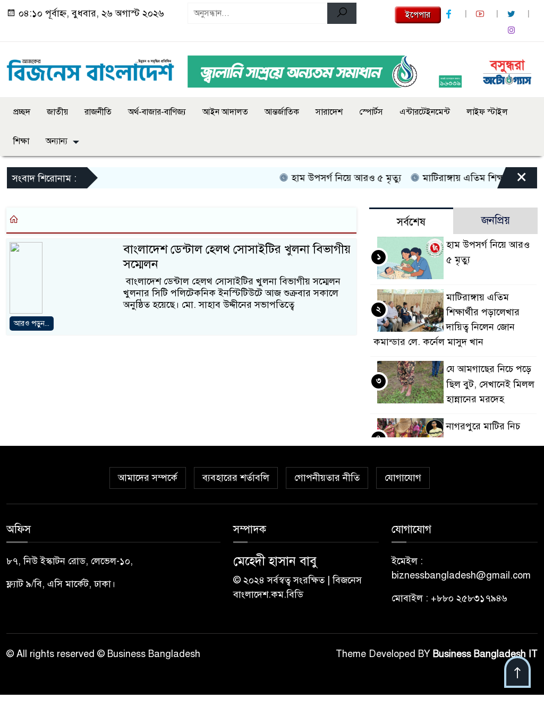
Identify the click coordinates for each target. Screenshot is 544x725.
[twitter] (512, 14)
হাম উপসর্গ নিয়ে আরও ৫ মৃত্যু (336, 178)
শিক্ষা (21, 141)
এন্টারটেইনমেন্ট (425, 112)
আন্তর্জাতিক (282, 112)
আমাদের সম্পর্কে (147, 478)
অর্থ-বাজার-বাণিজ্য (157, 112)
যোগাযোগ (403, 478)
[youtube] (481, 14)
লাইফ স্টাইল (487, 112)
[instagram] (512, 30)
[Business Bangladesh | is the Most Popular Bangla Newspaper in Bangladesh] (90, 67)
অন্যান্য (56, 141)
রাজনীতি (98, 112)
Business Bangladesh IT (485, 654)
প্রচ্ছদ (21, 112)
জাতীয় (57, 112)
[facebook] (450, 14)
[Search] (341, 13)
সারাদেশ (329, 112)
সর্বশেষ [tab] (411, 222)
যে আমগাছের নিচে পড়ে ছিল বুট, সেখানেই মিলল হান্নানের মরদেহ (490, 383)
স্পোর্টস (371, 112)
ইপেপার (417, 15)
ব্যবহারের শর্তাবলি (235, 478)
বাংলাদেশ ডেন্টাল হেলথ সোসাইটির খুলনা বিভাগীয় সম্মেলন (237, 256)
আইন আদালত (225, 112)
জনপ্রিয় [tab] (495, 220)
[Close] (512, 180)
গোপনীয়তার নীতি (327, 478)
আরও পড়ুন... (31, 323)
